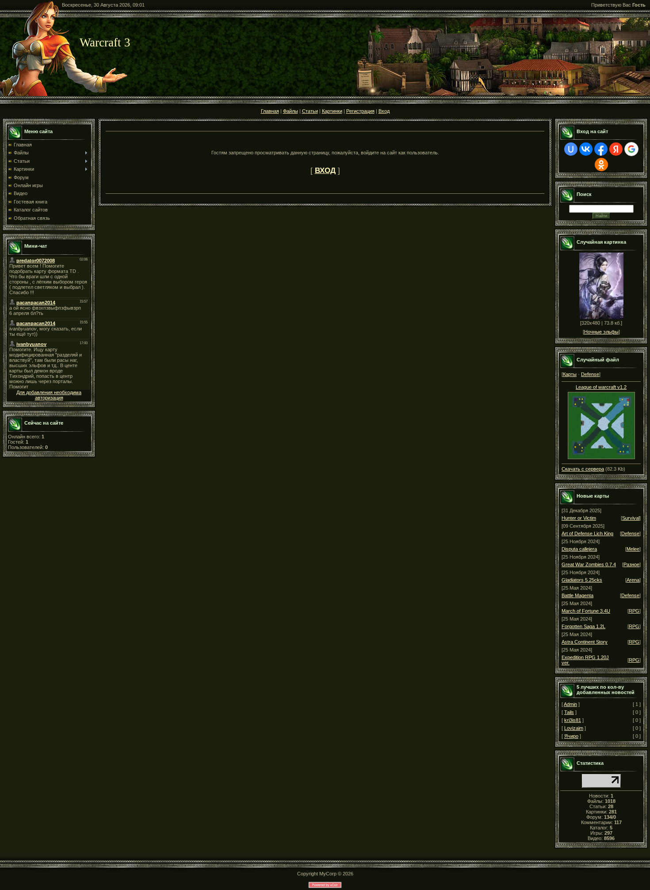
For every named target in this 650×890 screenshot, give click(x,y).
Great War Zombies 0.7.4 (589, 564)
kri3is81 (572, 720)
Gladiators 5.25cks (582, 580)
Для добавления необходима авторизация (48, 395)
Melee (633, 549)
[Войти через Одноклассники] (601, 164)
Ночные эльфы (601, 331)
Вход (384, 111)
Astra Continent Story (585, 641)
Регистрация (360, 111)
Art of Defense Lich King (587, 533)
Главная (270, 111)
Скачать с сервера (583, 469)
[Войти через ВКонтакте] (586, 149)
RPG (634, 611)
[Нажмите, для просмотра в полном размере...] (601, 457)
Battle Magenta (577, 595)
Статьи (310, 111)
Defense (590, 374)
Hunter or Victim (579, 518)
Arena (633, 580)
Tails (569, 712)
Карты (570, 374)
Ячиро (571, 736)
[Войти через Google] (631, 149)
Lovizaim (573, 728)
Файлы (290, 111)
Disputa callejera (579, 549)
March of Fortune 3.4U (586, 611)
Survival (630, 518)
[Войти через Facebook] (601, 149)
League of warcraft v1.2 (601, 387)
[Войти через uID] (570, 149)
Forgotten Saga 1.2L (583, 626)
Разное (631, 564)
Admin (570, 704)
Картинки (332, 111)
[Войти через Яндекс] (616, 149)
